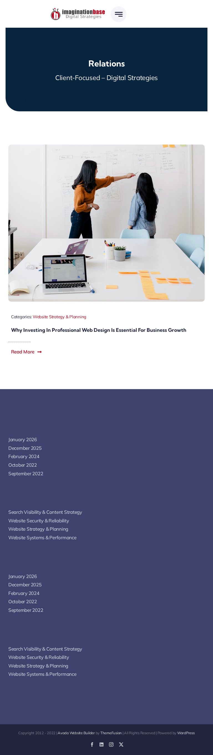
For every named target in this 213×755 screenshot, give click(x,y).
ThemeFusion (111, 733)
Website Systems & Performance (42, 537)
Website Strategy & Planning (59, 316)
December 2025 (25, 448)
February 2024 (23, 456)
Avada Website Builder (76, 733)
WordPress (186, 733)
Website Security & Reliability (38, 520)
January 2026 (22, 439)
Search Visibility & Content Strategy (45, 512)
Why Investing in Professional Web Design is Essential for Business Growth (98, 330)
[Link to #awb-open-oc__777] (118, 14)
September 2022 (25, 473)
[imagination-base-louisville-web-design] (78, 10)
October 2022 (22, 465)
